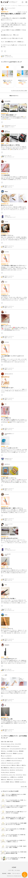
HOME (14, 867)
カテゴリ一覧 (10, 870)
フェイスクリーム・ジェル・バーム (8, 774)
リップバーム (19, 753)
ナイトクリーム (19, 774)
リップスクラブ (8, 755)
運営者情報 (4, 873)
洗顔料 (8, 746)
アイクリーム (15, 751)
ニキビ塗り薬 (20, 777)
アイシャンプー (9, 753)
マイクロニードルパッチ (6, 765)
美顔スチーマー (10, 779)
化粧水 (2, 741)
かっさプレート (23, 781)
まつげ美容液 (9, 751)
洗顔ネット (19, 765)
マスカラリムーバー (5, 748)
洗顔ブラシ (24, 765)
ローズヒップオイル (5, 772)
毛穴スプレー (3, 751)
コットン (3, 760)
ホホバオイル (12, 769)
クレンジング (3, 746)
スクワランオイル (19, 769)
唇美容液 (15, 753)
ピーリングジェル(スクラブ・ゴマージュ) (18, 748)
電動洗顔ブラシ (6, 767)
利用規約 (9, 873)
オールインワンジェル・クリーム (7, 743)
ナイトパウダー (18, 743)
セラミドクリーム (19, 767)
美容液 (8, 741)
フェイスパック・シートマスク (13, 762)
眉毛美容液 (21, 751)
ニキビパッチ (3, 762)
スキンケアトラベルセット (16, 760)
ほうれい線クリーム (5, 777)
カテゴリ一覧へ (24, 786)
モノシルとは (17, 870)
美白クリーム (13, 767)
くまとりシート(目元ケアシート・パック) (9, 758)
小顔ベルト (12, 781)
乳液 (5, 741)
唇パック (3, 755)
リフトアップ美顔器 (5, 781)
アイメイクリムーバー (14, 746)
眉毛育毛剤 (3, 753)
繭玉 (2, 767)
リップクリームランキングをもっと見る (19, 90)
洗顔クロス (13, 765)
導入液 (11, 741)
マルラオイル (12, 772)
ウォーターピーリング (18, 779)
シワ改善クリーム (13, 777)
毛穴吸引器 (17, 781)
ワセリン (24, 774)
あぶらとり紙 (21, 758)
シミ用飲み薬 (8, 760)
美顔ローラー (3, 779)
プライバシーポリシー (16, 873)
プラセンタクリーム (5, 769)
